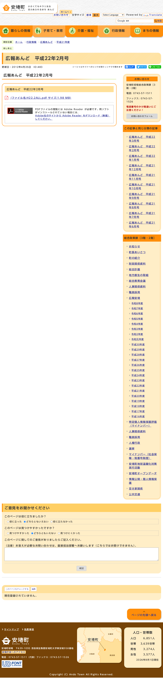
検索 (159, 21)
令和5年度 (137, 319)
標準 (88, 15)
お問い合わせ (61, 15)
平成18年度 (138, 406)
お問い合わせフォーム (142, 116)
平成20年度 (138, 396)
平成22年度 (138, 386)
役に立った (16, 522)
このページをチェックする (17, 589)
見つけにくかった (70, 533)
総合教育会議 (137, 281)
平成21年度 (63, 42)
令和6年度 (137, 313)
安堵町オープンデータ (143, 473)
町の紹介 (134, 258)
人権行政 (134, 443)
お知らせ (134, 246)
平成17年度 (138, 411)
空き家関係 (136, 488)
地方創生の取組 (139, 275)
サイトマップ (11, 629)
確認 (81, 568)
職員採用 (134, 292)
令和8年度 (137, 303)
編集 (34, 589)
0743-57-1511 (18, 657)
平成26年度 (138, 365)
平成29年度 (138, 350)
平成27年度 (138, 360)
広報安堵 (134, 298)
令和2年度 (137, 334)
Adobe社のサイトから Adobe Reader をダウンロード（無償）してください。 (72, 117)
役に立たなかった (63, 522)
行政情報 (31, 42)
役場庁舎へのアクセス (13, 652)
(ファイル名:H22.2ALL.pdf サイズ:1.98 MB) (40, 98)
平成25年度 (138, 370)
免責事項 (29, 629)
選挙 (132, 448)
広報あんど (46, 42)
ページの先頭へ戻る (144, 615)
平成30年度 (138, 344)
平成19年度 (138, 401)
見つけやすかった (19, 533)
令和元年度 (137, 339)
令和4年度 (137, 324)
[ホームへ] (28, 7)
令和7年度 (137, 308)
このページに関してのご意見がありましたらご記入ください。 (43, 540)
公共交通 (134, 494)
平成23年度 (138, 380)
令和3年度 (137, 329)
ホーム (19, 42)
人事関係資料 (137, 286)
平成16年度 (138, 416)
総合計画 (134, 269)
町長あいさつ (137, 252)
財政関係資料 (137, 263)
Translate (155, 15)
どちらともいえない (37, 522)
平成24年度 (138, 375)
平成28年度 (138, 355)
